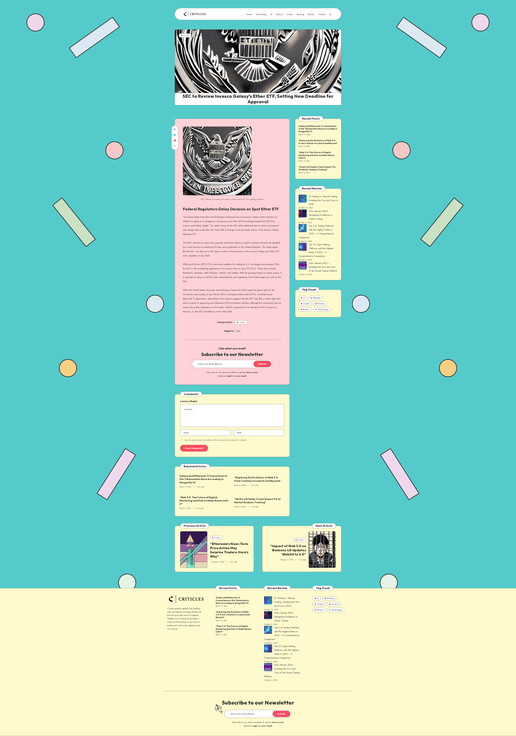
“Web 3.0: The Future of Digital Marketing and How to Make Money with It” (204, 500)
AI (271, 14)
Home (249, 14)
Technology (261, 14)
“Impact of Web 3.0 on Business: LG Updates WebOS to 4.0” (288, 550)
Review (311, 14)
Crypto (290, 14)
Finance (279, 14)
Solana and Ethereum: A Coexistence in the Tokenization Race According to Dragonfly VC (203, 479)
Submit (262, 364)
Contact (322, 14)
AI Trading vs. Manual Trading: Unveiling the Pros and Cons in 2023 (323, 200)
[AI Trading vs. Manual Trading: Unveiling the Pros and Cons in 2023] (303, 199)
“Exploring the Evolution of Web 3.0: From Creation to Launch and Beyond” (257, 479)
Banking (300, 14)
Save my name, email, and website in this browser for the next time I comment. (215, 440)
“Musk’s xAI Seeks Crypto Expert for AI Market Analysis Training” (257, 500)
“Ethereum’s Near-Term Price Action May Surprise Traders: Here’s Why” (229, 550)
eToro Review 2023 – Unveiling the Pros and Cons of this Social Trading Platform (323, 267)
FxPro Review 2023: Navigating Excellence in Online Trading (320, 215)
